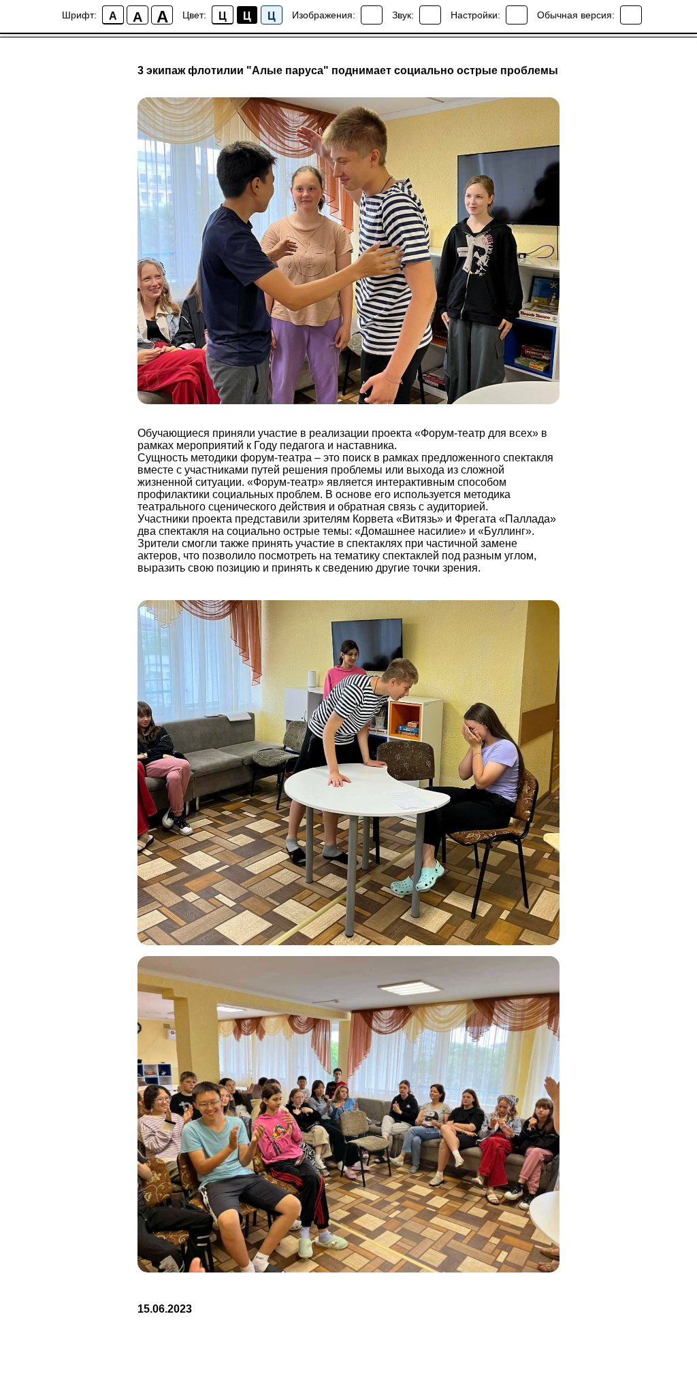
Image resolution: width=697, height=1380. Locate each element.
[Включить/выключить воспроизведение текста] (430, 14)
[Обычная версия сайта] (631, 14)
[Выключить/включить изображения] (372, 14)
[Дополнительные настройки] (517, 14)
